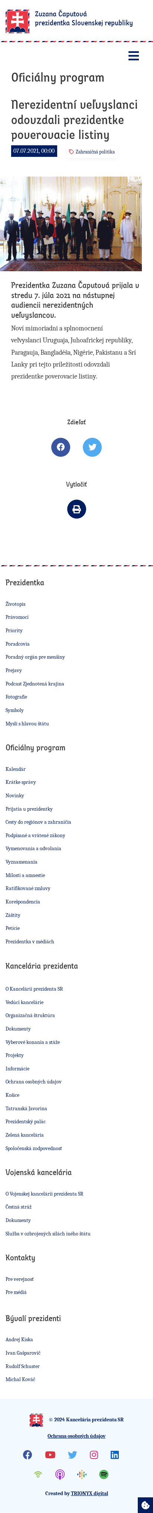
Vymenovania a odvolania (33, 848)
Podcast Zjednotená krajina (35, 684)
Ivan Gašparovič (23, 1353)
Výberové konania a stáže (33, 1042)
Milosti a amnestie (25, 875)
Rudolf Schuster (23, 1366)
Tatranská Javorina (26, 1108)
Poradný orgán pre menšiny (35, 657)
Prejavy (14, 670)
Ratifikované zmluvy (28, 888)
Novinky (15, 795)
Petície (13, 928)
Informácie (17, 1069)
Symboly (15, 710)
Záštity (13, 915)
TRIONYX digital (89, 1493)
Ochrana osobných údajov (34, 1082)
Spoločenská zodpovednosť (34, 1148)
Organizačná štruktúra (30, 1015)
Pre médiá (16, 1292)
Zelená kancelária (25, 1135)
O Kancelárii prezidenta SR (34, 989)
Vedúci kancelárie (24, 1002)
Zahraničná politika (95, 152)
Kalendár (16, 769)
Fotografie (16, 697)
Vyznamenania (22, 862)
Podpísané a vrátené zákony (35, 835)
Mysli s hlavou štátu (27, 724)
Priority (14, 630)
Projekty (15, 1055)
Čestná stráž (19, 1207)
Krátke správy (21, 782)
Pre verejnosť (20, 1279)
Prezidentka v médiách (30, 941)
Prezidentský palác (26, 1121)
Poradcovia (18, 644)
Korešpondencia (23, 902)
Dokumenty (18, 1029)
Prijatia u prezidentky (29, 809)
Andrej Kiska (19, 1339)
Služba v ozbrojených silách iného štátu (48, 1234)
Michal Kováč (20, 1379)
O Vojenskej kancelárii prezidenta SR (45, 1194)
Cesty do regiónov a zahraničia (38, 822)
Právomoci (17, 617)
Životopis (15, 604)
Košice (12, 1095)
